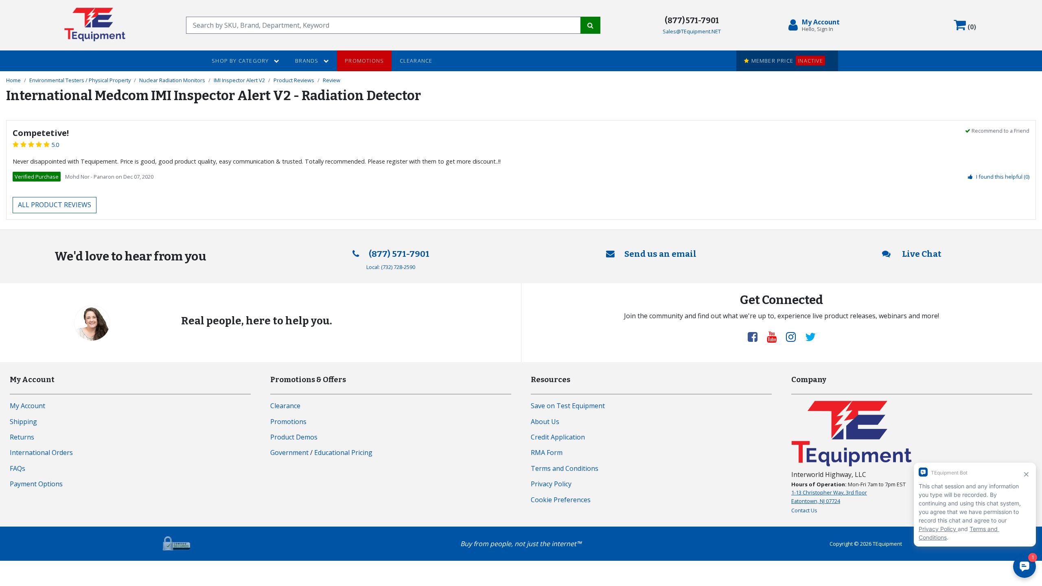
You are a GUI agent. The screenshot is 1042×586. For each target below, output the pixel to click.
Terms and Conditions (564, 468)
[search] (383, 25)
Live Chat (920, 254)
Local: (390, 267)
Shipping (23, 421)
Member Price (786, 60)
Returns (22, 437)
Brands (307, 60)
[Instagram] (794, 336)
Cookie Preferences (561, 499)
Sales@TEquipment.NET (692, 31)
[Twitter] (810, 336)
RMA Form (547, 452)
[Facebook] (756, 336)
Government (289, 452)
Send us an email (660, 254)
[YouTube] (775, 336)
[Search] (590, 25)
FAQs (17, 468)
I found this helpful (1002, 176)
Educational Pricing (343, 452)
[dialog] (815, 25)
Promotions (364, 60)
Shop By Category (241, 60)
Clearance (416, 60)
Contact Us (804, 510)
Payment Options (36, 483)
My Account (27, 405)
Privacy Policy (551, 483)
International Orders (41, 452)
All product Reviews (54, 204)
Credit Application (558, 437)
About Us (545, 421)
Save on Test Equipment (568, 405)
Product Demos (293, 437)
